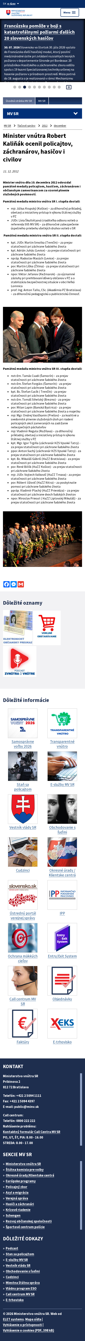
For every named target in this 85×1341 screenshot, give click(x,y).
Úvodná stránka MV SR (19, 101)
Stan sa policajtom (20, 1254)
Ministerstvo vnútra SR (23, 1164)
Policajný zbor (16, 1187)
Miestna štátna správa (23, 1282)
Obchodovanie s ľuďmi (23, 1271)
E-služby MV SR (17, 1260)
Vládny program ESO (21, 1288)
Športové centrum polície (25, 1227)
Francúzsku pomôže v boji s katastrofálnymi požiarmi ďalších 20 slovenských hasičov (39, 32)
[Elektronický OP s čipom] (17, 628)
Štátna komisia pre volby (25, 1169)
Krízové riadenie (18, 1210)
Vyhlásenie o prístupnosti (22, 1325)
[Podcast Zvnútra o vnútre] (19, 661)
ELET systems (13, 1319)
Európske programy (21, 1181)
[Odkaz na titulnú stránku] (20, 12)
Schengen (13, 1215)
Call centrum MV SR (20, 1294)
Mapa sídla (33, 1319)
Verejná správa (17, 1198)
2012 (44, 125)
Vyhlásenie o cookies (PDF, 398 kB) (28, 1330)
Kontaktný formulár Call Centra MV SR (31, 1132)
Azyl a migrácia (17, 1192)
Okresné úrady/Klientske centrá (30, 1175)
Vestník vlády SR (18, 1265)
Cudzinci (12, 1277)
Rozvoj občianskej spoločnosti (29, 1221)
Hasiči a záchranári (20, 1204)
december (60, 125)
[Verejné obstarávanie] (47, 628)
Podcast (12, 1248)
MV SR (41, 101)
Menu (69, 12)
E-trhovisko (15, 1300)
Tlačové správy (26, 125)
